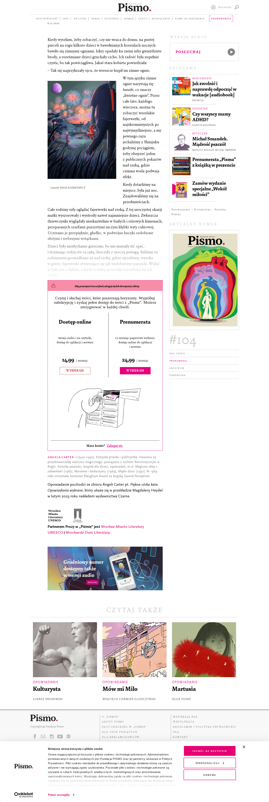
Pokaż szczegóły (59, 794)
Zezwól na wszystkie (210, 750)
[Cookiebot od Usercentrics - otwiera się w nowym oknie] (24, 795)
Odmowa (209, 774)
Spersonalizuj (208, 762)
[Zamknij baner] (254, 747)
